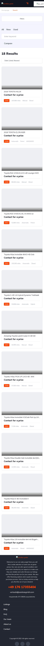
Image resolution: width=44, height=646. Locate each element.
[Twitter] (22, 644)
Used (15, 29)
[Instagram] (28, 644)
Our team (7, 619)
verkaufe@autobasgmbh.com (22, 592)
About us (7, 624)
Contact (7, 629)
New (8, 29)
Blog (5, 609)
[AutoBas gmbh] (7, 3)
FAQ (5, 614)
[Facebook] (17, 644)
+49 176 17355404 (22, 587)
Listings (7, 604)
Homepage (5, 10)
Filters (22, 19)
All (3, 29)
